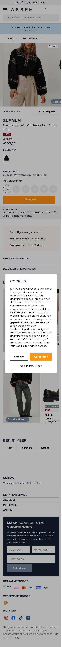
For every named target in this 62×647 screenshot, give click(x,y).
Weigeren (19, 356)
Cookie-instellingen (31, 366)
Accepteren (41, 356)
